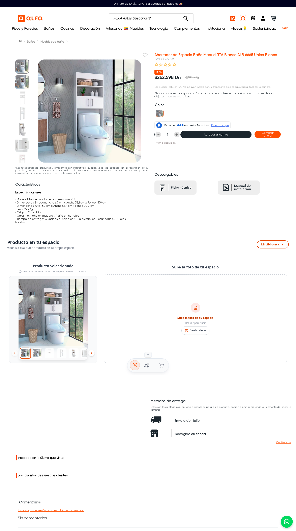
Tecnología (159, 28)
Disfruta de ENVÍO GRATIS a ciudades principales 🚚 (148, 3)
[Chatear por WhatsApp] (287, 522)
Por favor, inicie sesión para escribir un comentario (51, 510)
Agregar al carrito (216, 134)
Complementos (187, 28)
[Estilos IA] (233, 18)
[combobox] (151, 18)
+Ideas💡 (239, 28)
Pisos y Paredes (25, 28)
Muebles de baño (52, 41)
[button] (263, 18)
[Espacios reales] (243, 18)
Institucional (215, 28)
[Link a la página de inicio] (21, 41)
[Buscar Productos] (185, 17)
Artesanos (114, 28)
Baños (49, 28)
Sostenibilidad (264, 28)
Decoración (90, 28)
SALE (285, 28)
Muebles (137, 28)
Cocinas (67, 28)
